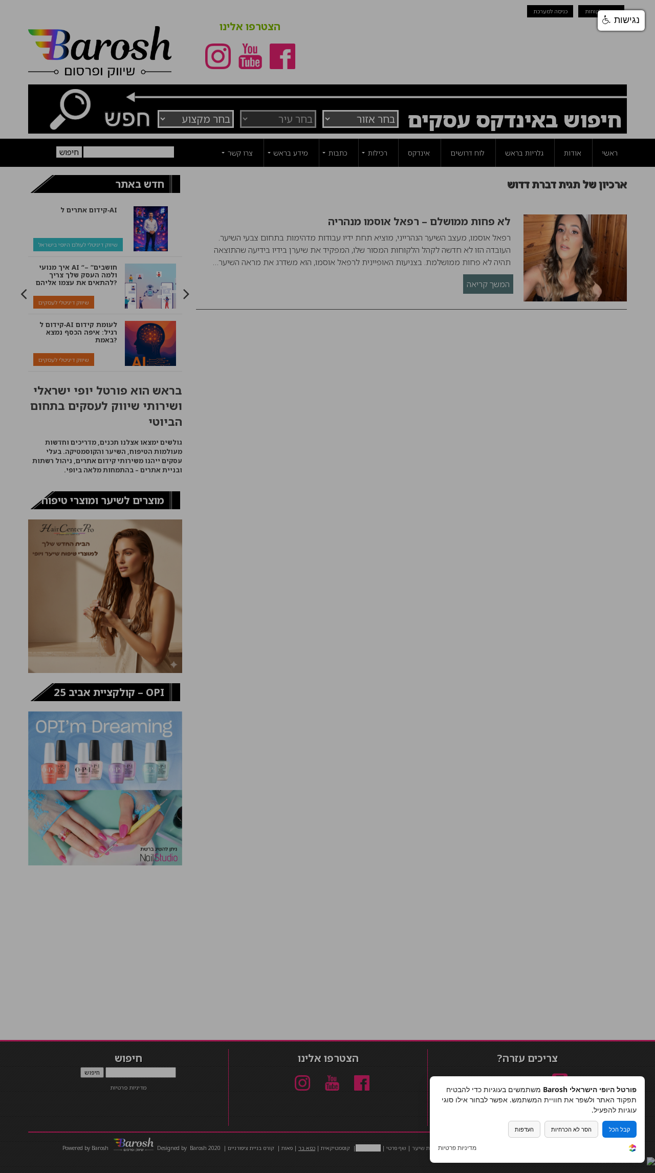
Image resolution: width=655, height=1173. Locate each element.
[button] (621, 20)
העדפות (524, 1129)
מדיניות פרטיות (457, 1148)
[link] (632, 1149)
